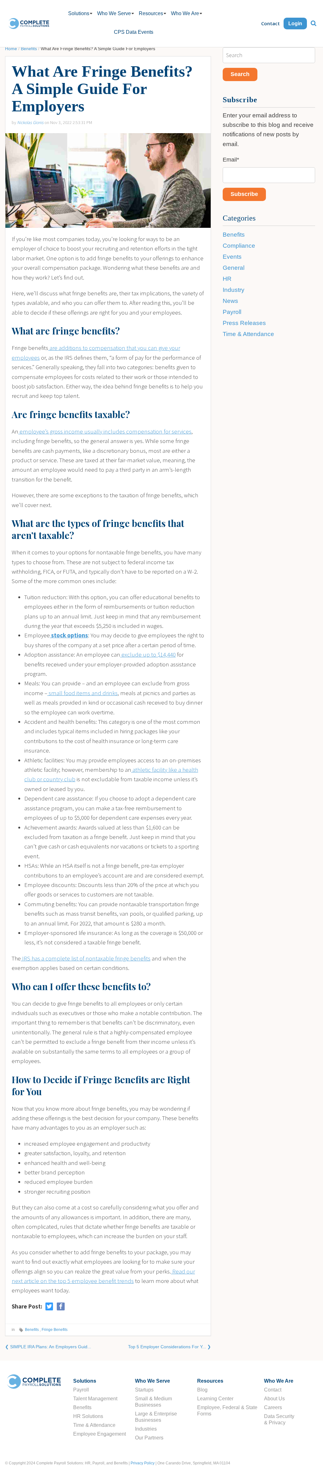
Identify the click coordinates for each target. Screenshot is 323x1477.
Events (232, 256)
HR (227, 278)
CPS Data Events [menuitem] (133, 32)
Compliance (239, 245)
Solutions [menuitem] (78, 13)
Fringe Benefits (55, 1329)
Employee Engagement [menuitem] (99, 1434)
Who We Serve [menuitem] (114, 13)
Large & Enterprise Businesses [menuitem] (156, 1417)
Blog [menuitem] (202, 1389)
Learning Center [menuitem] (215, 1398)
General (233, 267)
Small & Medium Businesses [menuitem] (153, 1402)
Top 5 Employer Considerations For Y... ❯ (169, 1346)
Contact (270, 23)
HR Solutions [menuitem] (88, 1416)
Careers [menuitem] (273, 1407)
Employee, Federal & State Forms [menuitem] (227, 1410)
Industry (233, 290)
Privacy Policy (143, 1463)
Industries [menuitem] (146, 1429)
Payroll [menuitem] (81, 1389)
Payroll (232, 312)
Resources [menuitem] (151, 13)
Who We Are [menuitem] (185, 13)
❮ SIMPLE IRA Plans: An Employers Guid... (48, 1346)
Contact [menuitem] (272, 1389)
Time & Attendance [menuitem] (94, 1425)
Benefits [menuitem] (82, 1407)
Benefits (29, 48)
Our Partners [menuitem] (149, 1437)
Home (11, 48)
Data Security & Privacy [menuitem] (279, 1419)
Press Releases (244, 323)
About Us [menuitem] (274, 1398)
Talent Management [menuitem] (95, 1398)
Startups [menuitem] (144, 1389)
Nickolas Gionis (30, 122)
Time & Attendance (248, 334)
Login (295, 23)
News (230, 301)
